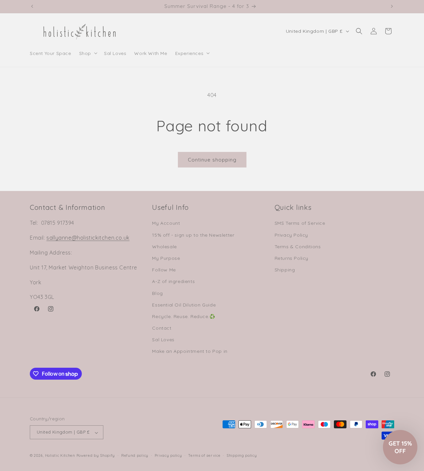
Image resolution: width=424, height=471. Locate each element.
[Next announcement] (392, 6)
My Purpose (166, 258)
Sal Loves (163, 340)
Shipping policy (242, 455)
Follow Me (164, 270)
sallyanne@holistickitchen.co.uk (88, 237)
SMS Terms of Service (300, 223)
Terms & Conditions (298, 246)
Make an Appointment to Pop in (189, 351)
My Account (166, 223)
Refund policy (134, 455)
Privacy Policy (291, 235)
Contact (161, 328)
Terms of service (204, 455)
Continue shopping (212, 160)
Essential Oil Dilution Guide (184, 304)
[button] (87, 53)
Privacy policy (168, 455)
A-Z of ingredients (173, 281)
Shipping (285, 270)
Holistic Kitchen (60, 455)
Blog (157, 293)
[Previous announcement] (32, 6)
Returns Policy (291, 258)
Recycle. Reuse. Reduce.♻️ (183, 316)
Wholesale (164, 246)
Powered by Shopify (96, 455)
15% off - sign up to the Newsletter (193, 235)
